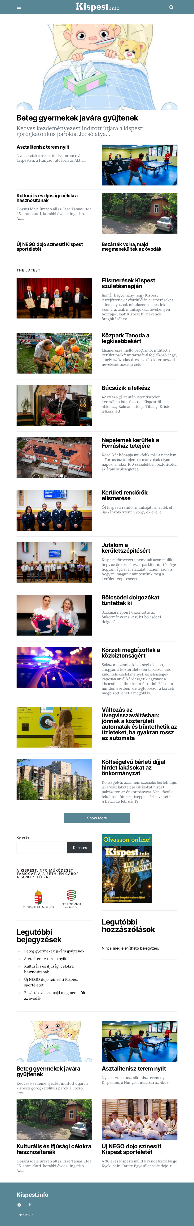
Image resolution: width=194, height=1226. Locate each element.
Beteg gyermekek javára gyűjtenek (54, 951)
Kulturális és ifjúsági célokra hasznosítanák (49, 969)
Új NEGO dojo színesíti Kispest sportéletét (51, 982)
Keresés (23, 837)
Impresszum (25, 1214)
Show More (97, 818)
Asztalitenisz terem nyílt (45, 958)
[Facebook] (19, 1205)
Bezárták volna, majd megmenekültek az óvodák (57, 995)
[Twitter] (30, 1205)
